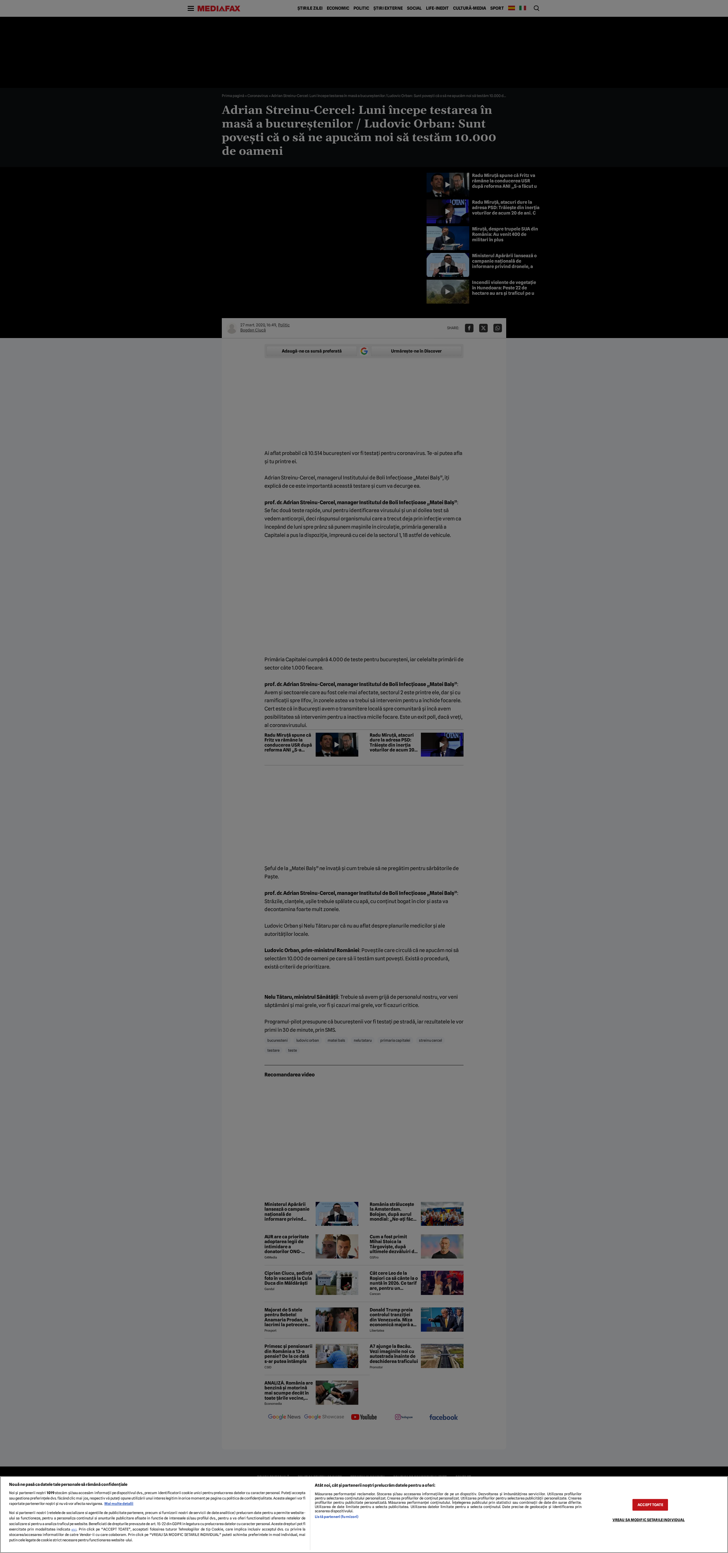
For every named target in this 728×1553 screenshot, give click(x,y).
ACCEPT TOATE (650, 1505)
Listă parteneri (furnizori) (336, 1517)
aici (73, 1529)
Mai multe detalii (118, 1503)
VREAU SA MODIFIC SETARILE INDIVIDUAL (649, 1520)
